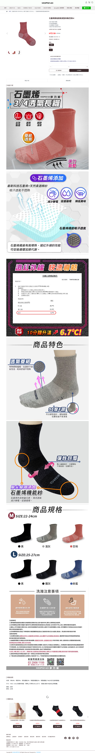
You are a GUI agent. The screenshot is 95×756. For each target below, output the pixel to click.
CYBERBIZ (38, 752)
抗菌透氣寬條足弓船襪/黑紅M (57, 720)
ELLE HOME (38, 8)
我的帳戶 (20, 736)
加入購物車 (58, 70)
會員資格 (44, 736)
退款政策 (26, 736)
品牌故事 (14, 736)
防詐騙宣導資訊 (51, 736)
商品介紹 (27, 80)
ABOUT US (12, 8)
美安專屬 (77, 8)
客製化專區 (69, 8)
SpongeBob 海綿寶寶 (59, 8)
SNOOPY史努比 (47, 8)
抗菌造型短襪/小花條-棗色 (17, 720)
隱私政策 (32, 736)
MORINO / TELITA (27, 8)
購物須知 (38, 736)
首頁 (5, 8)
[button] (45, 33)
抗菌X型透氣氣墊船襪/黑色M (77, 720)
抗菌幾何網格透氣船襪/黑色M (37, 720)
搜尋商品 (8, 736)
